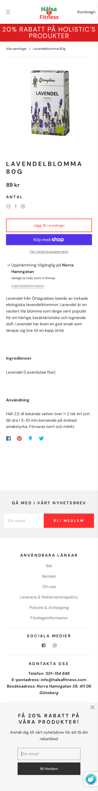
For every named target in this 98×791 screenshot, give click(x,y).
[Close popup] (92, 708)
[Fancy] (30, 438)
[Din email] (24, 521)
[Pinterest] (19, 438)
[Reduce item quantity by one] (8, 207)
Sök (49, 565)
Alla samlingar (16, 49)
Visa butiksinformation (27, 286)
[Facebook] (8, 438)
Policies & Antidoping (49, 607)
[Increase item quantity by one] (22, 207)
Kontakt (49, 576)
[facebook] (43, 645)
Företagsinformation (49, 617)
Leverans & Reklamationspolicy (49, 597)
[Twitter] (41, 438)
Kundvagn (86, 12)
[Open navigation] (11, 12)
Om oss (49, 586)
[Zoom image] (49, 103)
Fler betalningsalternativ (49, 251)
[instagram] (54, 645)
